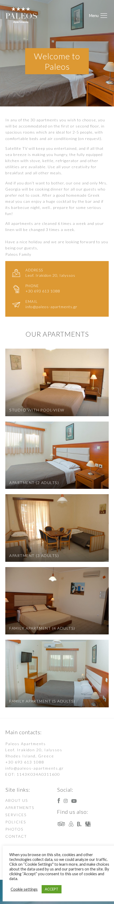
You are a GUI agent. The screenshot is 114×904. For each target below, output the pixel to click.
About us (16, 800)
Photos (14, 829)
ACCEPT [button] (51, 889)
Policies (15, 822)
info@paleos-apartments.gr (34, 768)
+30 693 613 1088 (24, 762)
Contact (16, 836)
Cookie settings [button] (24, 889)
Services (16, 814)
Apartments (19, 807)
